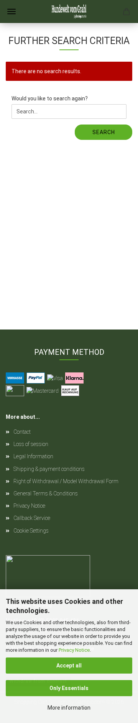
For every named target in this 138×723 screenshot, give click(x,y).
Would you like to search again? (50, 98)
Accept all (69, 665)
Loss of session (30, 444)
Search (103, 132)
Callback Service (31, 518)
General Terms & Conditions (45, 493)
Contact (22, 432)
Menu (11, 11)
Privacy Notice (74, 650)
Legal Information (33, 456)
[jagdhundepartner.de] (69, 11)
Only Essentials (69, 688)
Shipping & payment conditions (49, 469)
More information (69, 708)
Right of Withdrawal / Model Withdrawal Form (65, 481)
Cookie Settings (31, 531)
